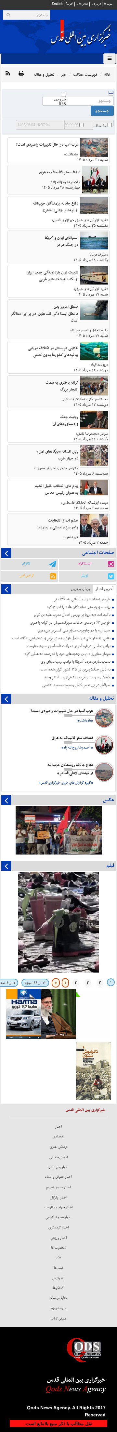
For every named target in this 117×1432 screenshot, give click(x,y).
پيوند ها (108, 3)
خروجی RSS (60, 101)
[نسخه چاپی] (21, 74)
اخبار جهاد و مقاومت (59, 1207)
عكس (58, 1257)
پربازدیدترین (80, 589)
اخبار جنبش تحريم (58, 1187)
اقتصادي (58, 1136)
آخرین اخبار (104, 589)
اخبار (58, 1127)
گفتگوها (58, 1288)
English (57, 3)
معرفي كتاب (58, 1318)
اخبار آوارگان (58, 1197)
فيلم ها (58, 1268)
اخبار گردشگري (58, 1227)
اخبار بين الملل (58, 1167)
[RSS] (7, 74)
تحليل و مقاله (58, 1298)
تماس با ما (82, 3)
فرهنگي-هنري (59, 1147)
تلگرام (26, 563)
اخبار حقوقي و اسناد (58, 1177)
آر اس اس (26, 575)
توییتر (84, 575)
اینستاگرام (84, 563)
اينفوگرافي (58, 1278)
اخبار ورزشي (58, 1238)
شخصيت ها (58, 1248)
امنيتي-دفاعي (58, 1157)
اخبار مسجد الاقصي (59, 1217)
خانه (107, 74)
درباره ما (96, 3)
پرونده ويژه (58, 1308)
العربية (69, 3)
